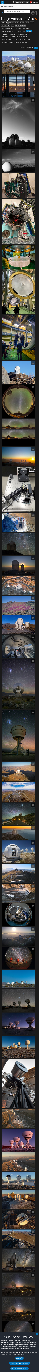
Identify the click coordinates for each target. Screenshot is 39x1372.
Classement (29, 48)
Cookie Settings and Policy (19, 1368)
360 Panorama (13, 22)
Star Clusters (20, 40)
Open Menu (8, 7)
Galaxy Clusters (7, 31)
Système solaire (7, 40)
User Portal (25, 2)
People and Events (23, 34)
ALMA (22, 22)
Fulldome (18, 28)
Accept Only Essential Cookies (19, 1363)
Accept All (19, 1358)
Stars (28, 40)
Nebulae (4, 34)
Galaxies (26, 28)
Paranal (12, 34)
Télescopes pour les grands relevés (14, 43)
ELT (12, 25)
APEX (27, 22)
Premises (5, 37)
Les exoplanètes (7, 28)
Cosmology (6, 25)
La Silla (29, 31)
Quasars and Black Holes (18, 37)
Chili (32, 22)
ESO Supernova (20, 25)
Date (36, 48)
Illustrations (20, 31)
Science (18, 2)
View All (4, 22)
